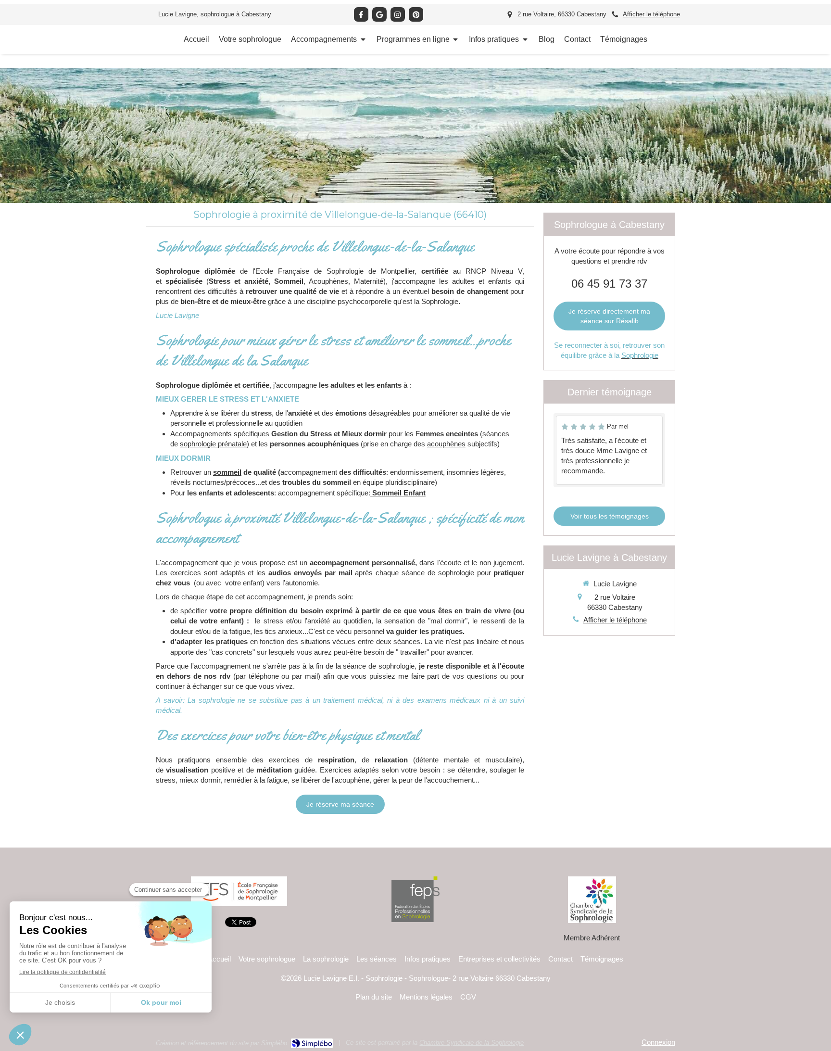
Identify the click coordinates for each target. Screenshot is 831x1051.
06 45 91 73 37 (609, 283)
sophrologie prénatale (213, 444)
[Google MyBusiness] (379, 14)
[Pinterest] (416, 14)
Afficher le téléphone (651, 14)
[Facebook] (361, 14)
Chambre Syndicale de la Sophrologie (471, 1042)
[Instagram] (397, 14)
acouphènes (446, 444)
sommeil (227, 472)
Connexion (658, 1042)
